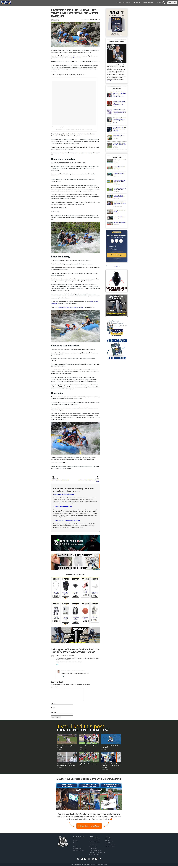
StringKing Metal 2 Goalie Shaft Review (60, 480)
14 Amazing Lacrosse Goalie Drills (120, 160)
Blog (124, 2)
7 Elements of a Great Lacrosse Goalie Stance (119, 196)
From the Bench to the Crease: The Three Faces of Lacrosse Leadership (119, 129)
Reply (57, 664)
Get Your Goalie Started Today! (89, 826)
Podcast (128, 2)
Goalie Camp (151, 2)
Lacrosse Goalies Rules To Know (119, 174)
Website (53, 712)
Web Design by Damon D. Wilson (99, 864)
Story (98, 19)
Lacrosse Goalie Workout (119, 216)
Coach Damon (110, 80)
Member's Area (172, 2)
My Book (145, 2)
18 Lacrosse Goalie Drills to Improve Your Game (120, 189)
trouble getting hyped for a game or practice (70, 307)
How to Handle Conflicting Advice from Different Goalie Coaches (119, 145)
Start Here (119, 2)
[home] (6, 2)
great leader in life (76, 58)
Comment (54, 687)
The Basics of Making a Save (120, 222)
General (87, 19)
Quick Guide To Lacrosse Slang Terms (119, 167)
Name (53, 703)
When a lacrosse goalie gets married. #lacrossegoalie (64, 127)
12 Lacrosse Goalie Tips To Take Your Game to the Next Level (120, 203)
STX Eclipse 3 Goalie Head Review (119, 210)
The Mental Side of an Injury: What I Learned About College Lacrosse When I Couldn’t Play (119, 111)
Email (53, 708)
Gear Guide (138, 2)
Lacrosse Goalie (93, 19)
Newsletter (158, 2)
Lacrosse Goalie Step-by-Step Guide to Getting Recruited (119, 181)
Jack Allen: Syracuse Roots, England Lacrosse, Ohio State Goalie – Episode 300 (119, 103)
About (133, 2)
